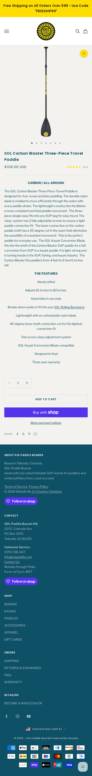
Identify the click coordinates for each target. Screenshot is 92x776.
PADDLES (11, 618)
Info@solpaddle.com (18, 557)
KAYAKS (10, 611)
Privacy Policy (38, 486)
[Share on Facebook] (17, 434)
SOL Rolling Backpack (69, 307)
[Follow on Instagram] (17, 716)
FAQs (8, 675)
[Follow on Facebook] (6, 716)
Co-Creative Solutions (47, 491)
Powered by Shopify (65, 738)
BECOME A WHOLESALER (23, 703)
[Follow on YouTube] (29, 716)
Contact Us (12, 562)
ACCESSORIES (14, 625)
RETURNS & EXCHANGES (22, 668)
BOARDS (10, 604)
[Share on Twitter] (23, 434)
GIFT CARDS (13, 639)
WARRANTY (13, 682)
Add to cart (46, 399)
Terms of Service (16, 486)
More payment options (46, 423)
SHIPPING (11, 661)
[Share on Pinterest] (29, 434)
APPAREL (11, 632)
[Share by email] (35, 434)
